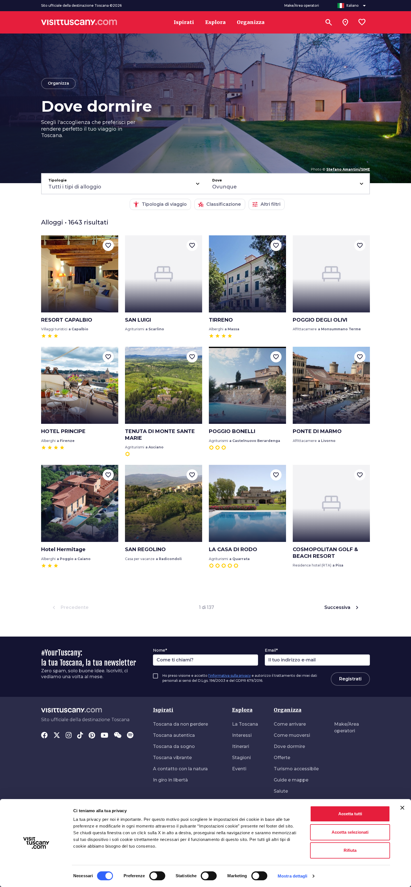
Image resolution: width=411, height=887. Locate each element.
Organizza (287, 710)
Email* (271, 650)
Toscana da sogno (174, 746)
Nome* (160, 650)
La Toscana (245, 724)
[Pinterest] (92, 735)
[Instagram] (69, 735)
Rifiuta (350, 850)
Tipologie (57, 180)
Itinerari (240, 746)
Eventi (239, 768)
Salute (281, 791)
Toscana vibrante (172, 757)
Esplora (242, 710)
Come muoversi (292, 735)
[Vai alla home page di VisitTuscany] (79, 22)
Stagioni (241, 757)
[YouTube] (104, 735)
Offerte (282, 757)
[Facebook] (44, 735)
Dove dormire (289, 746)
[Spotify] (130, 735)
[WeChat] (117, 735)
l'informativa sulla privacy (229, 675)
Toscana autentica (174, 735)
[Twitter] (56, 735)
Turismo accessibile (296, 768)
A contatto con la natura (180, 768)
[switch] (157, 875)
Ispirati (163, 710)
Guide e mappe (291, 780)
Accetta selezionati (350, 832)
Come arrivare (290, 724)
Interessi (242, 735)
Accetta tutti (350, 813)
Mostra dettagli (293, 876)
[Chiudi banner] (402, 808)
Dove (217, 180)
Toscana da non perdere (180, 724)
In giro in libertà (170, 780)
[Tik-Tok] (80, 735)
